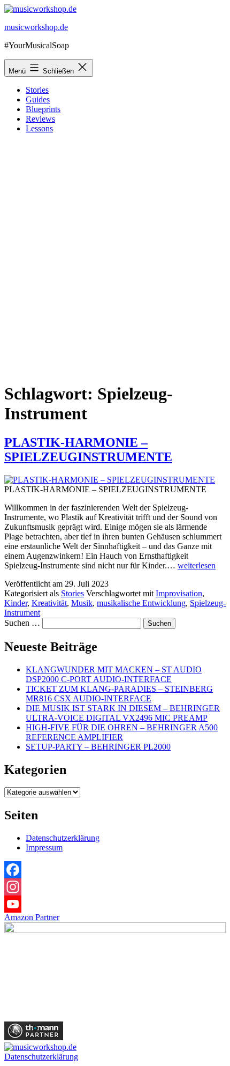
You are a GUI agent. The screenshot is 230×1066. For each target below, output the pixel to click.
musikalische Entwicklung (141, 603)
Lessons (39, 128)
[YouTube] (115, 904)
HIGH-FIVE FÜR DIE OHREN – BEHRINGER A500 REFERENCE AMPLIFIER (122, 732)
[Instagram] (115, 886)
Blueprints (43, 109)
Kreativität (49, 603)
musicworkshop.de (36, 27)
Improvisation (179, 593)
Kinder (15, 603)
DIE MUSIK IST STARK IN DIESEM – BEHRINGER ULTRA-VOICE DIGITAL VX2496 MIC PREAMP (123, 713)
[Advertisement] (115, 257)
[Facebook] (115, 869)
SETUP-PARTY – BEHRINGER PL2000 (98, 746)
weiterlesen (197, 565)
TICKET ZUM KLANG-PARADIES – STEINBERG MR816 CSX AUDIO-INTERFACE (119, 693)
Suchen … (22, 622)
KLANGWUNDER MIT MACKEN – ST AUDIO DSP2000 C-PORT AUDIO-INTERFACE (114, 674)
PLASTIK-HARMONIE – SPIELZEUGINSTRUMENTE (88, 449)
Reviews (40, 118)
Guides (38, 99)
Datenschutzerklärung (62, 837)
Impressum (44, 847)
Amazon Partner (31, 917)
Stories (37, 89)
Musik (82, 603)
